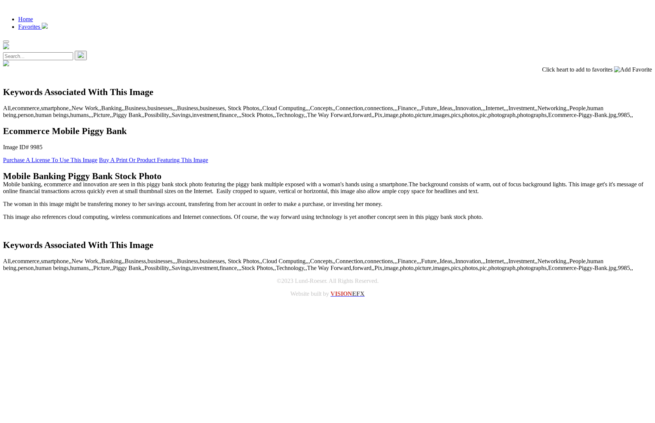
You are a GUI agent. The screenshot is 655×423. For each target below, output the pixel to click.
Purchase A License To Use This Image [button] (50, 160)
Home (25, 19)
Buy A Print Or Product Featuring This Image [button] (153, 160)
